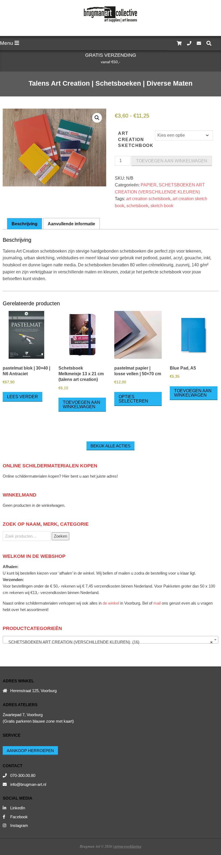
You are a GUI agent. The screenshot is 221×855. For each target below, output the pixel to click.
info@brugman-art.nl (28, 784)
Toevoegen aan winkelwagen (171, 161)
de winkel (111, 603)
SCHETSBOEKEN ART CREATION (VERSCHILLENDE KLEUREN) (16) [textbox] (109, 642)
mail (157, 603)
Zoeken (60, 536)
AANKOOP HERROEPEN (30, 750)
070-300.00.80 (22, 775)
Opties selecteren (133, 398)
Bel (145, 603)
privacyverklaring (128, 846)
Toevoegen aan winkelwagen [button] (81, 404)
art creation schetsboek (148, 198)
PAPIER (149, 185)
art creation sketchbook (135, 139)
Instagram (19, 825)
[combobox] (110, 639)
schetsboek (137, 205)
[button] (97, 118)
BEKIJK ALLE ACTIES (110, 446)
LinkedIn (17, 808)
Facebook (19, 816)
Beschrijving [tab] (24, 224)
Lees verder (22, 396)
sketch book (161, 205)
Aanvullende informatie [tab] (71, 224)
